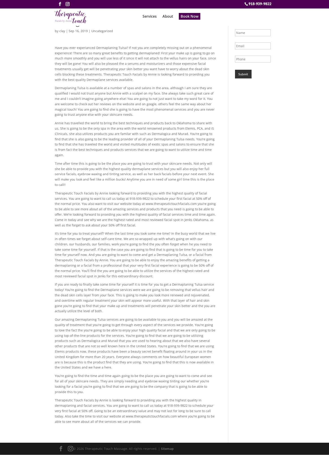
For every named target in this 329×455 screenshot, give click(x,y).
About (167, 16)
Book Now (190, 16)
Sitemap (167, 449)
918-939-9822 (259, 3)
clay (62, 31)
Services (150, 16)
